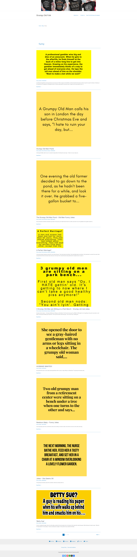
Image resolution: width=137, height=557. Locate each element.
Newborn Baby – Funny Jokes (47, 422)
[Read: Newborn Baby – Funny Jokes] (61, 399)
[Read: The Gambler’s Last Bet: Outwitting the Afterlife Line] (63, 64)
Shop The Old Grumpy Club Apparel (93, 15)
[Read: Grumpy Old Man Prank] (63, 119)
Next (97, 534)
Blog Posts (76, 15)
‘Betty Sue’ (40, 521)
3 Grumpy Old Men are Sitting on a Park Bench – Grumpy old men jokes (63, 309)
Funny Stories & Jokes (46, 150)
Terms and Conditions (71, 547)
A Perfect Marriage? (43, 250)
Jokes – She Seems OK (45, 478)
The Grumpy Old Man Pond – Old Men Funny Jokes (55, 217)
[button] (78, 15)
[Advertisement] (68, 34)
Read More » (38, 86)
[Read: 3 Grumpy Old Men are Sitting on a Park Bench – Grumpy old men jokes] (63, 284)
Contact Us (82, 15)
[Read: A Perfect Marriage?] (49, 238)
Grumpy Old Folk (43, 15)
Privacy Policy (64, 547)
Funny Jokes (38, 80)
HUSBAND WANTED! (44, 366)
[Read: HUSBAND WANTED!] (61, 342)
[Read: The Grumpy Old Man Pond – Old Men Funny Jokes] (63, 187)
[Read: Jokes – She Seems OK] (61, 455)
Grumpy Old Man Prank (45, 149)
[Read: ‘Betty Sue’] (63, 504)
